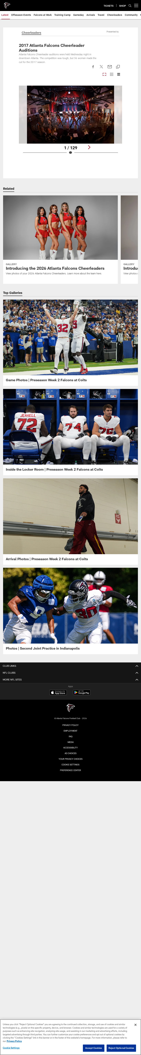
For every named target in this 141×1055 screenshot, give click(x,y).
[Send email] (109, 68)
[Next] (89, 147)
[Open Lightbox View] (70, 122)
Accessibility (70, 747)
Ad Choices (71, 753)
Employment (70, 731)
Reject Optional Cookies (121, 1048)
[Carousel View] (104, 74)
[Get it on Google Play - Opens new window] (81, 694)
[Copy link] (118, 67)
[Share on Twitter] (101, 68)
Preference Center (70, 770)
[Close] (135, 1025)
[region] (70, 1037)
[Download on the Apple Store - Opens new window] (58, 693)
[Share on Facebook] (93, 68)
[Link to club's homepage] (7, 4)
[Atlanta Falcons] (70, 708)
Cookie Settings (70, 764)
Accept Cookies (93, 1048)
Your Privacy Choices (71, 759)
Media (71, 742)
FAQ (70, 736)
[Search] (130, 5)
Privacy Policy (70, 725)
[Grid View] (111, 74)
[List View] (118, 74)
